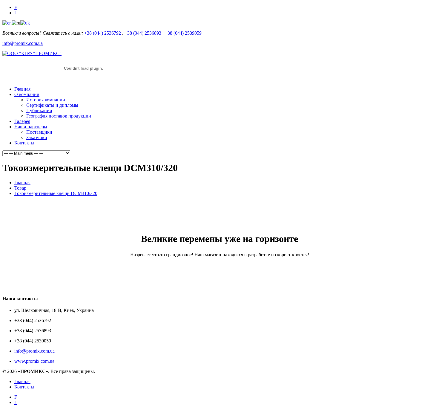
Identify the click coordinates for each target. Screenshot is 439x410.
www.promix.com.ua (34, 361)
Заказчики (36, 137)
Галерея (22, 121)
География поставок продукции (58, 115)
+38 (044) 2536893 (143, 33)
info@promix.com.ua (22, 43)
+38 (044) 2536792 (102, 33)
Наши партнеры (30, 126)
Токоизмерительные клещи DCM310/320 (55, 193)
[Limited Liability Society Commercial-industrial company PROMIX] (32, 53)
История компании (45, 99)
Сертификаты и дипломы (52, 105)
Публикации (39, 110)
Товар (20, 187)
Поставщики (39, 132)
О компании (26, 94)
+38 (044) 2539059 (183, 33)
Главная (22, 89)
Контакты (24, 142)
